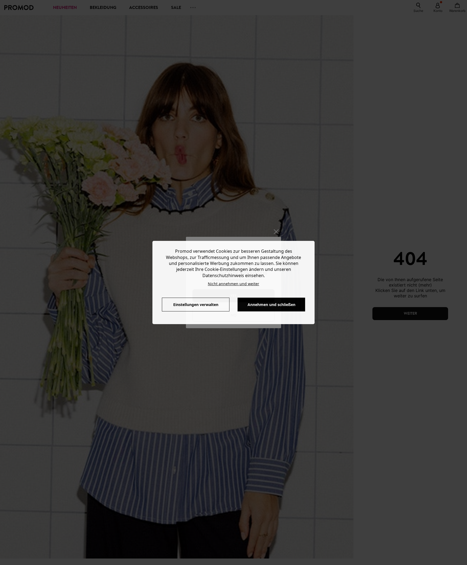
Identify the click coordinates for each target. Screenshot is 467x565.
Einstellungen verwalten (195, 304)
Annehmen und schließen (271, 304)
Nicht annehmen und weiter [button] (233, 283)
